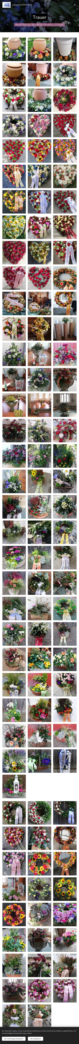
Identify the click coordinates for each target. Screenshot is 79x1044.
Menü (75, 5)
